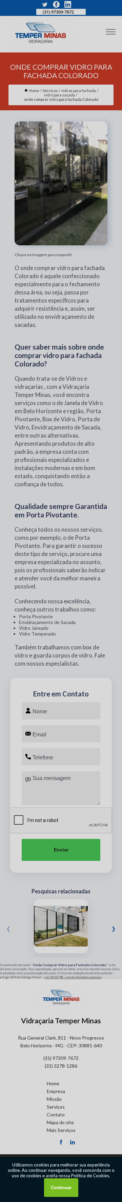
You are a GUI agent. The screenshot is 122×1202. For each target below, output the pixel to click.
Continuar (61, 1187)
